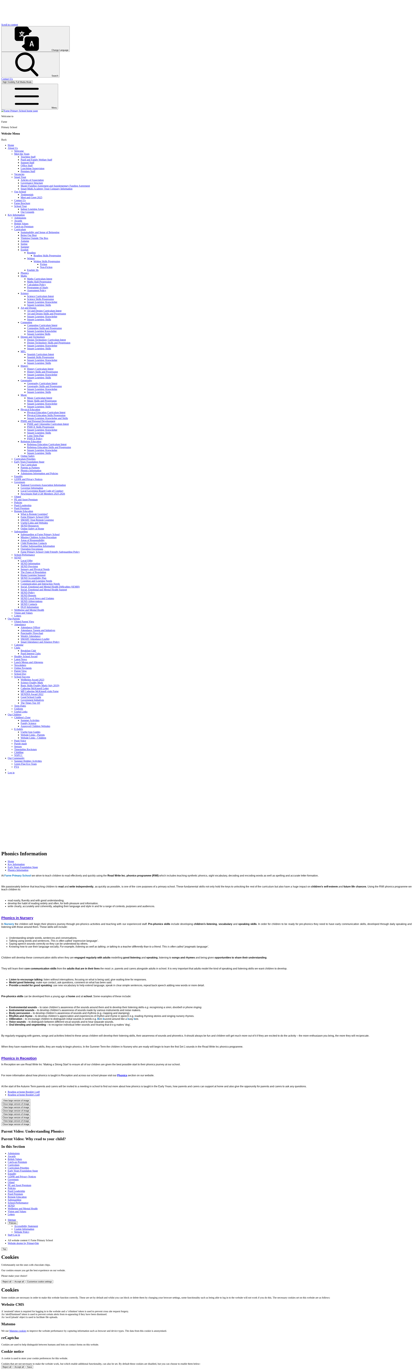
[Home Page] (19, 110)
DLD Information (30, 607)
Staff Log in (14, 1234)
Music (24, 395)
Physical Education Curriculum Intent (46, 412)
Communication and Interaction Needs (40, 583)
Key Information (16, 215)
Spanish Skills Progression (40, 357)
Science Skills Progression (40, 299)
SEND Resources (30, 525)
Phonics (25, 273)
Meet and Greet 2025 (31, 197)
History (24, 366)
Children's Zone (22, 717)
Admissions (20, 217)
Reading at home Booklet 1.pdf (24, 1091)
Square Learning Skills (38, 334)
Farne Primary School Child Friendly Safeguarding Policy (50, 551)
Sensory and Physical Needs (35, 569)
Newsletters (20, 665)
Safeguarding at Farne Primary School (40, 534)
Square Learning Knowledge (42, 331)
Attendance (20, 624)
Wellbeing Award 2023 (32, 679)
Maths (24, 276)
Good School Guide (31, 697)
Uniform (18, 708)
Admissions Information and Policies (39, 473)
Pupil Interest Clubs (31, 653)
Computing (26, 322)
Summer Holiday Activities (28, 761)
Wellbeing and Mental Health (29, 610)
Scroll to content (9, 24)
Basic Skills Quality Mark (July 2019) (40, 685)
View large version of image (16, 1100)
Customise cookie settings (39, 1281)
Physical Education (30, 409)
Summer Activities (30, 720)
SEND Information (30, 563)
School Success (22, 676)
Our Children (14, 714)
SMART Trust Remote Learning (37, 520)
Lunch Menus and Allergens (28, 662)
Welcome (19, 151)
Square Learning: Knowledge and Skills (47, 418)
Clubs (17, 647)
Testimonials (27, 194)
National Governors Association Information (43, 485)
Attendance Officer (30, 627)
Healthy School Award (25, 656)
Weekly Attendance (30, 636)
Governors (19, 482)
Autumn (25, 241)
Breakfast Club (28, 650)
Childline (19, 752)
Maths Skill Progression (39, 281)
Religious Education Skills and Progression (49, 447)
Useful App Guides (30, 732)
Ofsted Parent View (24, 621)
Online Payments (23, 668)
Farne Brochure (22, 203)
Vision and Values (23, 612)
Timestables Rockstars (25, 749)
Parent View (20, 671)
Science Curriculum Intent (40, 296)
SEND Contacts (29, 604)
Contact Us (20, 200)
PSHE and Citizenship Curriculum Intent (48, 424)
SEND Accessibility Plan (33, 578)
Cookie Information (24, 1229)
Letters (17, 615)
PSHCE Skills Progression (40, 427)
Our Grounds (27, 212)
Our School (20, 191)
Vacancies (19, 174)
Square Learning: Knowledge (42, 302)
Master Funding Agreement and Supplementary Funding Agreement (55, 185)
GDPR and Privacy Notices (28, 479)
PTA (16, 766)
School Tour (20, 206)
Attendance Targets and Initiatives (38, 630)
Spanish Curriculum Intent (40, 354)
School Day (20, 673)
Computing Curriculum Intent (42, 325)
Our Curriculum (29, 464)
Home (11, 145)
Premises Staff (28, 171)
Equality (18, 476)
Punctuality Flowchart (32, 633)
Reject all (7, 1281)
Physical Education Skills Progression (46, 415)
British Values (21, 223)
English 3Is (33, 270)
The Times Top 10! (30, 703)
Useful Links (20, 711)
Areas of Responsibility (33, 540)
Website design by (23, 1243)
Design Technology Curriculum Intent (46, 339)
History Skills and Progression (42, 371)
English (24, 249)
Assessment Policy (36, 290)
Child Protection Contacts (34, 543)
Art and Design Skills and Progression (46, 313)
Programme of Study (37, 287)
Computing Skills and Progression (44, 328)
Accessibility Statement (26, 1226)
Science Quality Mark (32, 682)
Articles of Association (32, 180)
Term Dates (20, 705)
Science (25, 293)
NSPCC (18, 755)
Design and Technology (33, 337)
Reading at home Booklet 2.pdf (24, 1094)
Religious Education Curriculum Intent (46, 444)
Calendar (18, 644)
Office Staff (27, 165)
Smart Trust (20, 177)
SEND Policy (28, 592)
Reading (31, 252)
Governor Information (32, 488)
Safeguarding (21, 531)
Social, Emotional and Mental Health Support (44, 589)
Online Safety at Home (32, 528)
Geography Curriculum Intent (42, 383)
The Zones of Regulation (33, 572)
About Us (13, 148)
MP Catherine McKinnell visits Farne (40, 691)
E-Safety (18, 729)
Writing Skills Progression (47, 261)
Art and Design (28, 307)
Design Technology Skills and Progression (48, 342)
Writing (31, 258)
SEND (17, 557)
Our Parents (14, 618)
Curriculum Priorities (24, 459)
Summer (25, 246)
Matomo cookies (17, 1330)
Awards (18, 220)
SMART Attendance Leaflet (35, 639)
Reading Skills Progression (47, 255)
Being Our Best (29, 235)
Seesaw (18, 746)
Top (4, 1249)
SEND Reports (28, 595)
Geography (26, 380)
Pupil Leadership (22, 505)
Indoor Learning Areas (32, 209)
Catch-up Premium (23, 226)
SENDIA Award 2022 (32, 694)
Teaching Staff (28, 156)
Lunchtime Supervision (32, 168)
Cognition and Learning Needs (36, 581)
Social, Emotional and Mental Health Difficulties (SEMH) (50, 586)
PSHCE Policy (34, 438)
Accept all (19, 1281)
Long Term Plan (35, 435)
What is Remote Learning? (34, 514)
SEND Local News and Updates (37, 598)
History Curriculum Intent (40, 368)
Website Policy (21, 1232)
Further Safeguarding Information (38, 546)
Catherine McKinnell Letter (35, 688)
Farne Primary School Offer (35, 517)
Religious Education (31, 441)
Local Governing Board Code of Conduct (42, 490)
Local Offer (27, 560)
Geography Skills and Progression (44, 386)
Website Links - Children (33, 737)
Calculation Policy (36, 284)
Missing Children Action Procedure (39, 537)
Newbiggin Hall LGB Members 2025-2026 (43, 493)
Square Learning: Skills (39, 305)
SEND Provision (29, 566)
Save (29, 1367)
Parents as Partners (30, 467)
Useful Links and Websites (34, 522)
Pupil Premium (21, 508)
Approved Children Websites (35, 726)
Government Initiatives (32, 700)
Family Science (28, 723)
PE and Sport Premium (26, 499)
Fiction (43, 264)
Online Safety (28, 456)
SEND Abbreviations (31, 601)
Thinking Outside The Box (34, 238)
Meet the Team (21, 154)
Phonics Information (31, 470)
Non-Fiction (46, 267)
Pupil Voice (20, 740)
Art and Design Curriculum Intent (44, 310)
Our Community (16, 758)
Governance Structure (32, 183)
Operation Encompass (32, 549)
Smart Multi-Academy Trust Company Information (46, 188)
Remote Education (23, 511)
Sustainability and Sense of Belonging (40, 232)
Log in (11, 772)
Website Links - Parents (33, 734)
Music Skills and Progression (42, 400)
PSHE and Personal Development (38, 421)
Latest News (20, 659)
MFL (23, 351)
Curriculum (20, 229)
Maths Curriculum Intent (39, 278)
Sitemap (12, 1219)
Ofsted (17, 496)
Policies (18, 502)
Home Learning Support (33, 575)
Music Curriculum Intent (39, 398)
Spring (24, 244)
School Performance (24, 554)
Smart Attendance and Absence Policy (40, 642)
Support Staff (27, 162)
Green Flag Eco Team (25, 764)
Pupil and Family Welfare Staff (36, 159)
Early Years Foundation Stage (29, 461)
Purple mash (20, 743)
